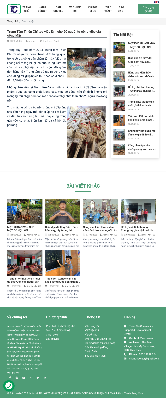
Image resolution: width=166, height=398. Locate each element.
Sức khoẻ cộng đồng (96, 347)
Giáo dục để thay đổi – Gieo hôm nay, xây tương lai (141, 61)
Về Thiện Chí (92, 330)
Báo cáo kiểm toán (95, 355)
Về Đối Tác (91, 334)
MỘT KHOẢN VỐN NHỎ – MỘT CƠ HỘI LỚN (22, 229)
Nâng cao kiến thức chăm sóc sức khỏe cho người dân (141, 76)
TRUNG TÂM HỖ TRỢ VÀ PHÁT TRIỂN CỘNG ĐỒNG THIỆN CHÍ (74, 393)
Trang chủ (12, 21)
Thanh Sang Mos (133, 393)
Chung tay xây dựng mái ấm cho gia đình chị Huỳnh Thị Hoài (142, 134)
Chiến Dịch (52, 334)
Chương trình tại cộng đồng (100, 343)
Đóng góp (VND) (148, 9)
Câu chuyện (28, 21)
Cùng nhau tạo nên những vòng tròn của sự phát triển (142, 149)
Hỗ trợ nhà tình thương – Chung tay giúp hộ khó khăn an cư (142, 91)
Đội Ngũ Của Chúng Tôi (98, 338)
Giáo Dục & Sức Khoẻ (58, 330)
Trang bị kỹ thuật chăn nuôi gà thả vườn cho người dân (141, 105)
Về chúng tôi (92, 326)
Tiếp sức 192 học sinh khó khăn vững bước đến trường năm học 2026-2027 (61, 281)
